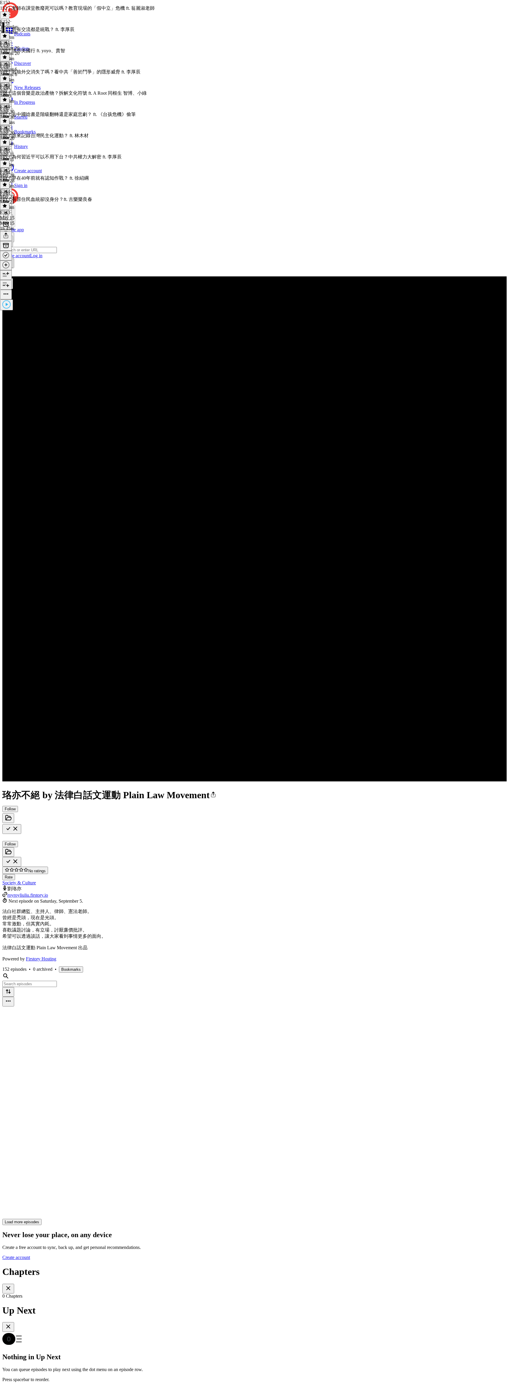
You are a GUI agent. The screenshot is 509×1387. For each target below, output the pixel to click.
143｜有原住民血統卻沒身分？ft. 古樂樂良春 (46, 199)
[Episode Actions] (6, 294)
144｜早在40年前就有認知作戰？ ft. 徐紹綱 (44, 178)
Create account (16, 1257)
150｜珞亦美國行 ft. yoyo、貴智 (32, 50)
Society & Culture (19, 882)
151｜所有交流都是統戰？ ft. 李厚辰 (37, 29)
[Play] (6, 304)
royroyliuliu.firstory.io (27, 895)
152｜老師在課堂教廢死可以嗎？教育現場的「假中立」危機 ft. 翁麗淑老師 (77, 8)
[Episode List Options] (8, 1001)
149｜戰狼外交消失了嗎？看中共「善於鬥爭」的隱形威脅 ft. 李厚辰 (70, 71)
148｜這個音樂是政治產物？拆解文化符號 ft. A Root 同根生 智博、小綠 (73, 93)
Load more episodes (22, 1222)
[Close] (8, 1288)
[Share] (6, 236)
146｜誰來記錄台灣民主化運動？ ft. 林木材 (44, 135)
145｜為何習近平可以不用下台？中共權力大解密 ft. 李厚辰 (61, 156)
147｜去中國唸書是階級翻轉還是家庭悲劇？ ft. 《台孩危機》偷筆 (68, 114)
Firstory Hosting (41, 958)
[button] (213, 795)
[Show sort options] (8, 992)
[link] (254, 250)
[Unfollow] (11, 829)
